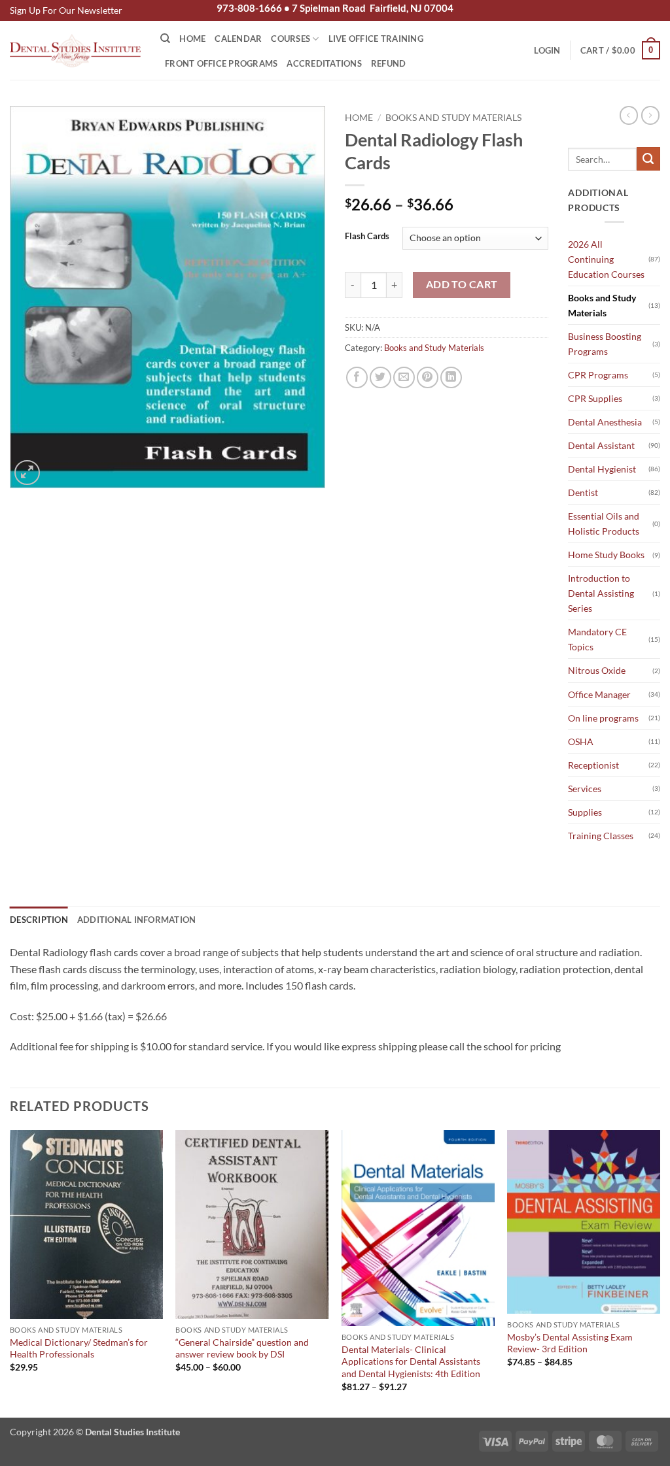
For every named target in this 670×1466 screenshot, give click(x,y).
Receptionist (593, 765)
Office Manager (599, 694)
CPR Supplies (595, 398)
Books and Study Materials (453, 117)
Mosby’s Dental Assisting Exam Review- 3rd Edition (570, 1343)
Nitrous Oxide (597, 670)
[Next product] (629, 115)
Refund (388, 63)
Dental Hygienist (602, 469)
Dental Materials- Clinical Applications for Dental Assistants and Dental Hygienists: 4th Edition (411, 1361)
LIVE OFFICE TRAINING (375, 38)
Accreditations (324, 63)
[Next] (659, 1272)
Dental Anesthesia (605, 421)
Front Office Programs (221, 63)
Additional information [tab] (136, 919)
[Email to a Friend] (404, 377)
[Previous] (10, 1272)
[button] (547, 50)
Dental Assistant (601, 445)
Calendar (238, 38)
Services (584, 788)
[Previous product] (650, 115)
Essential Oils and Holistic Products (603, 523)
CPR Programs (598, 374)
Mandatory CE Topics (597, 639)
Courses (290, 38)
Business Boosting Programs (604, 344)
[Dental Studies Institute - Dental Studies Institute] (75, 50)
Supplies (585, 812)
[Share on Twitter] (380, 377)
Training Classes (600, 835)
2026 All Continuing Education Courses (606, 259)
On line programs (603, 718)
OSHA (580, 741)
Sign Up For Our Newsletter (66, 10)
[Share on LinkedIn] (451, 377)
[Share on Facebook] (357, 377)
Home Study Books (606, 554)
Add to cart (462, 284)
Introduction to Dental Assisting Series (601, 593)
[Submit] (648, 159)
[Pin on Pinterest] (427, 377)
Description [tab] (39, 919)
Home (192, 38)
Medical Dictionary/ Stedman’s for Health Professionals (79, 1348)
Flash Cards (367, 236)
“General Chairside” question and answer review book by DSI (242, 1348)
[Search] (165, 38)
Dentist (583, 492)
